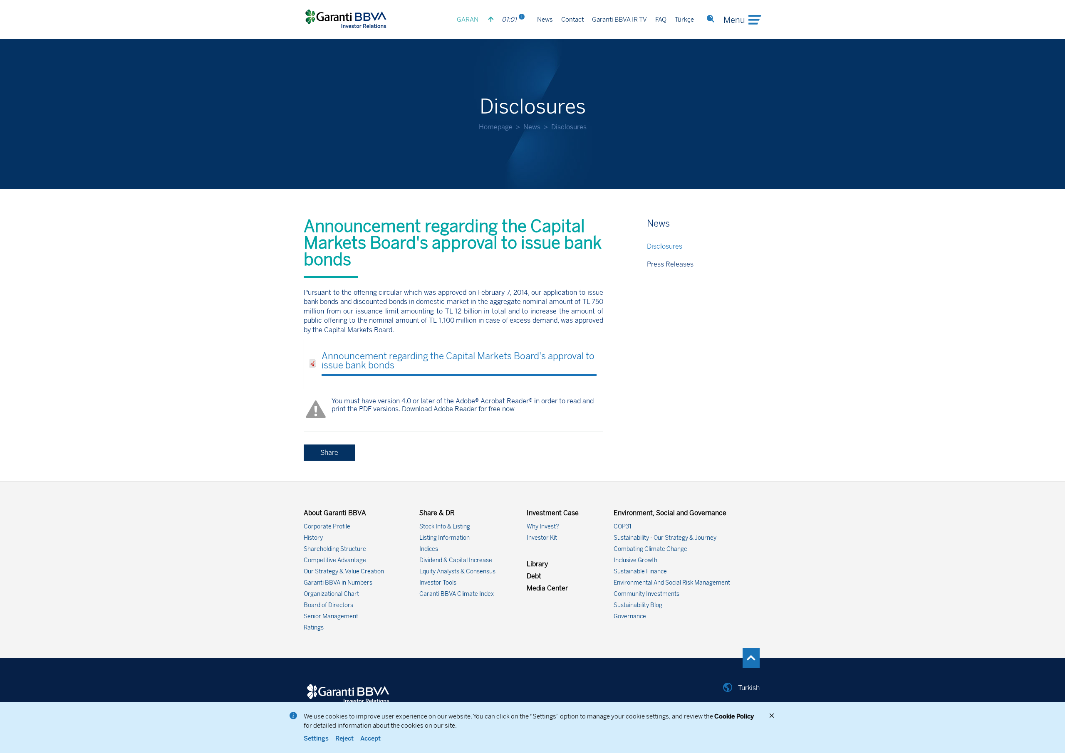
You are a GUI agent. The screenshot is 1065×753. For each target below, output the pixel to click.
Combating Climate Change (650, 549)
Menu (734, 20)
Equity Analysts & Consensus (457, 571)
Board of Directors (328, 605)
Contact (572, 20)
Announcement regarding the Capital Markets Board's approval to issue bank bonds (458, 361)
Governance (630, 616)
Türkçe (684, 20)
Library (537, 564)
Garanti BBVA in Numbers (338, 582)
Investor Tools (437, 582)
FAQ (660, 20)
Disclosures (664, 246)
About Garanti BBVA (335, 513)
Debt (534, 576)
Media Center (547, 588)
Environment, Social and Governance (670, 513)
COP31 (623, 526)
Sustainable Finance (640, 571)
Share (329, 453)
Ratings (314, 627)
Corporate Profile (327, 526)
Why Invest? (543, 526)
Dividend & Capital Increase (455, 560)
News (545, 20)
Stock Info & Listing (444, 526)
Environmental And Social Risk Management (672, 582)
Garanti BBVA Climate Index (456, 593)
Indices (428, 549)
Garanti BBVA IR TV (619, 20)
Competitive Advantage (335, 560)
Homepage (496, 127)
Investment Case (553, 513)
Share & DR (437, 513)
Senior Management (331, 616)
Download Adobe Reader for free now (457, 409)
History (313, 537)
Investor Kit (542, 537)
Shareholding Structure (335, 549)
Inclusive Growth (635, 560)
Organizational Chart (331, 593)
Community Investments (646, 593)
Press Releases (670, 264)
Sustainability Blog (638, 605)
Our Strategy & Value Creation (344, 571)
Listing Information (444, 537)
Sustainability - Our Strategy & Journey (665, 537)
